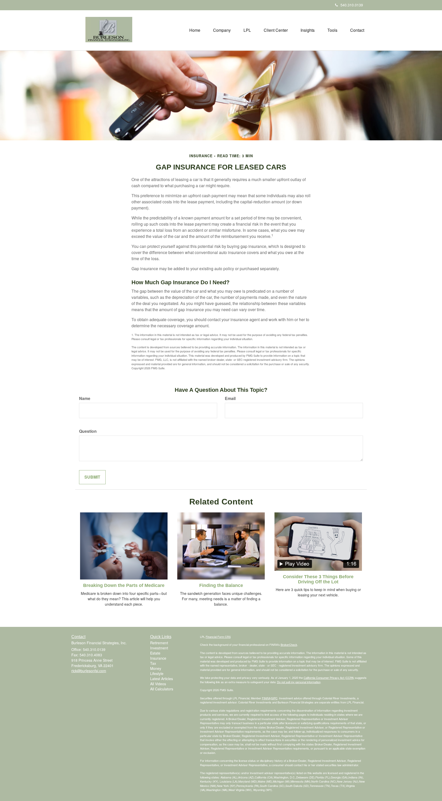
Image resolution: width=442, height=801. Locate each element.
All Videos (158, 683)
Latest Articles (161, 678)
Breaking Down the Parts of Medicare (123, 585)
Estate (155, 653)
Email (230, 398)
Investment (159, 647)
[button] (222, 30)
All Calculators (161, 688)
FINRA (266, 698)
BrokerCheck (289, 644)
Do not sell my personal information (299, 682)
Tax (153, 663)
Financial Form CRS (218, 637)
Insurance (158, 658)
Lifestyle (156, 673)
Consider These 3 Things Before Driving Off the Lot (318, 579)
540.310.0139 (351, 4)
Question (88, 431)
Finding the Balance (221, 585)
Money (155, 668)
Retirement (159, 642)
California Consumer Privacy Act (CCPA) (329, 678)
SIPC (274, 698)
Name (84, 398)
